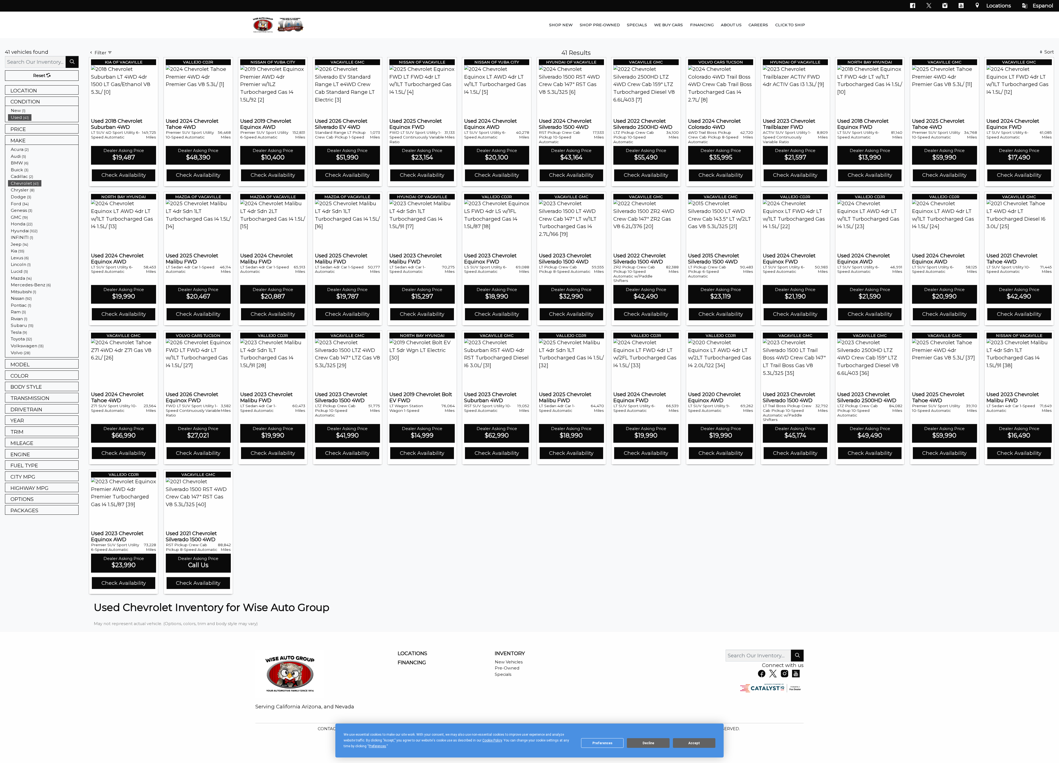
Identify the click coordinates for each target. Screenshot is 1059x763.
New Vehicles (509, 662)
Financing (412, 662)
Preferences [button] (377, 746)
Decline (648, 743)
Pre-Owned (507, 668)
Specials (503, 674)
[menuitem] (43, 110)
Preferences (602, 743)
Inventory (510, 653)
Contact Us (332, 728)
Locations (998, 5)
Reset (39, 75)
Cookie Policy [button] (492, 740)
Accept (694, 743)
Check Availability (123, 175)
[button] (560, 24)
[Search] (72, 62)
